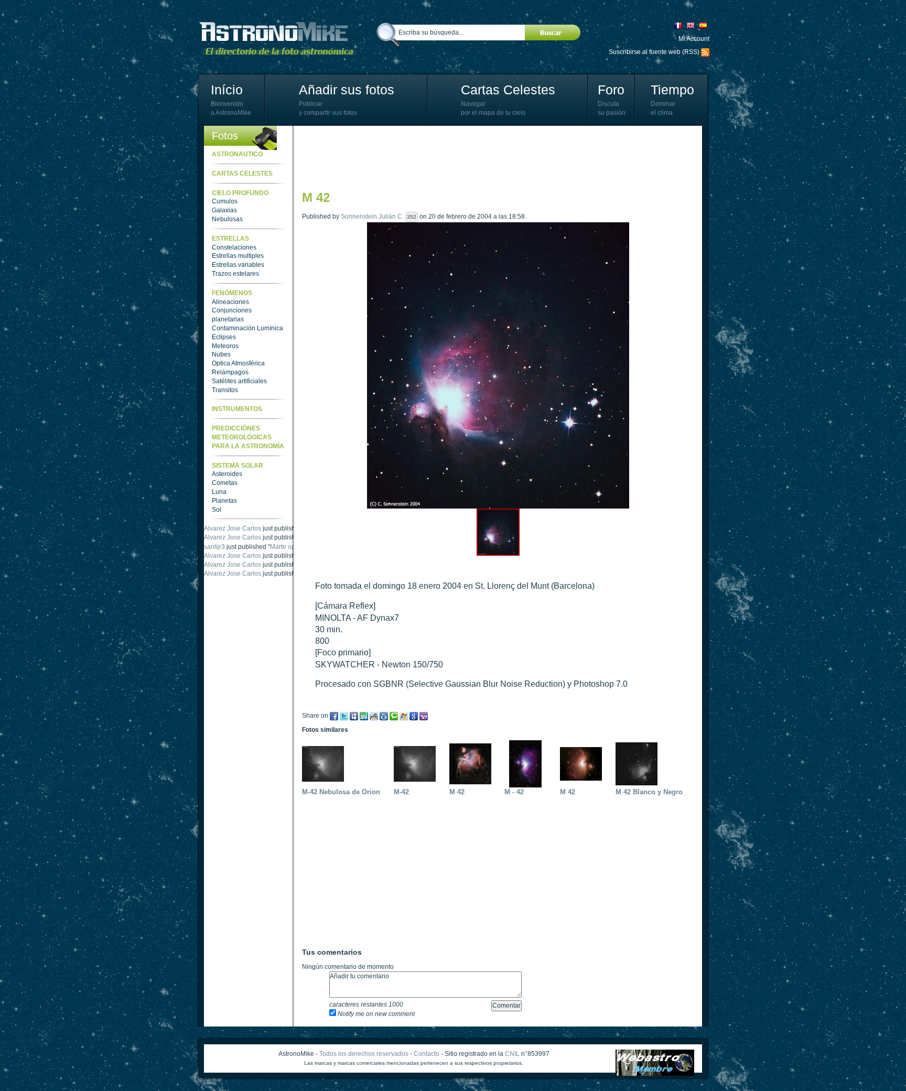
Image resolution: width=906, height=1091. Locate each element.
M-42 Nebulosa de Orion (341, 792)
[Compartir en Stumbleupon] (364, 715)
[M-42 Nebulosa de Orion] (325, 763)
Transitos (225, 390)
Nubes (221, 354)
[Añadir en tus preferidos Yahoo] (423, 715)
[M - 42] (528, 763)
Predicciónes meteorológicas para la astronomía (248, 437)
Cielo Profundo (240, 193)
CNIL (512, 1053)
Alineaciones (230, 302)
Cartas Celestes (508, 89)
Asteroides (227, 474)
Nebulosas (227, 219)
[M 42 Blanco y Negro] (639, 763)
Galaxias (224, 210)
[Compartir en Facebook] (334, 715)
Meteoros (225, 346)
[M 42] (473, 763)
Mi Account (693, 38)
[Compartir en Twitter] (344, 715)
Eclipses (224, 337)
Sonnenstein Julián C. (372, 216)
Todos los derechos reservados (363, 1053)
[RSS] (705, 52)
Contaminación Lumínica (247, 328)
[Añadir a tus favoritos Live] (404, 715)
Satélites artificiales (239, 381)
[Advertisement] (493, 157)
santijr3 (214, 555)
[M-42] (417, 763)
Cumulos (225, 201)
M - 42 (514, 792)
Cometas (225, 483)
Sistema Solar (237, 465)
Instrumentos (237, 409)
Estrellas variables (238, 264)
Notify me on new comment (375, 1014)
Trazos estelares (235, 273)
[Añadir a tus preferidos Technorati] (394, 715)
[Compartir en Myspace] (354, 715)
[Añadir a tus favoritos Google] (413, 715)
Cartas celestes (242, 173)
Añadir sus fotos (346, 89)
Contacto (426, 1053)
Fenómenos (232, 293)
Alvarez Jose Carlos (232, 528)
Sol (216, 509)
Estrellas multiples (238, 256)
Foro (611, 89)
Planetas (224, 500)
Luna (219, 491)
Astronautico (237, 154)
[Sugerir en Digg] (374, 715)
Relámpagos (230, 372)
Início (227, 89)
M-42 (401, 792)
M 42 (457, 792)
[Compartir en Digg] (384, 715)
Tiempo (672, 89)
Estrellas (230, 238)
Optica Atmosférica (238, 363)
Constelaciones (234, 247)
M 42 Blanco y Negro (649, 792)
